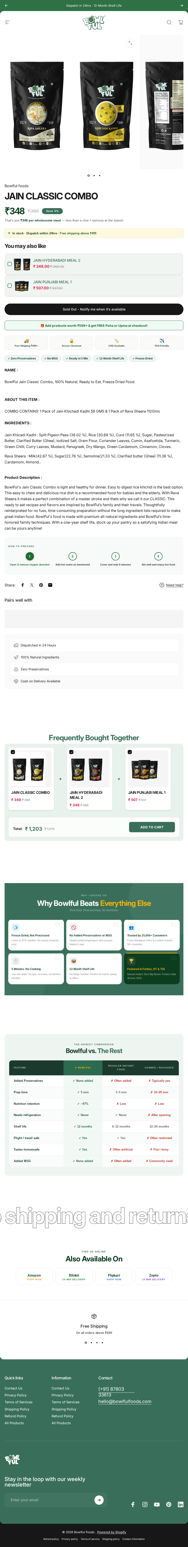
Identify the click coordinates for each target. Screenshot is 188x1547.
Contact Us (13, 1388)
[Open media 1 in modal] (130, 43)
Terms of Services (19, 1402)
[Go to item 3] (99, 175)
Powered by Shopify (111, 1532)
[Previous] (6, 5)
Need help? (174, 585)
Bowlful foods (16, 186)
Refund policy (51, 1539)
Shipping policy (111, 1539)
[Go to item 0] (88, 175)
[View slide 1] (85, 1343)
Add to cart (152, 827)
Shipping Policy (17, 1409)
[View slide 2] (91, 1343)
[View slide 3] (97, 1343)
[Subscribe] (99, 1500)
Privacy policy (70, 1539)
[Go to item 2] (94, 175)
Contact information (133, 1539)
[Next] (182, 5)
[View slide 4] (102, 1343)
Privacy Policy (16, 1395)
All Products (14, 1423)
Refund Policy (15, 1416)
